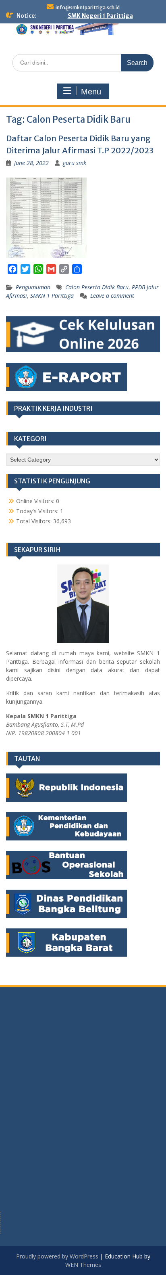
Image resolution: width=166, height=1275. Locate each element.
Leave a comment (112, 295)
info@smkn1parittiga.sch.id (88, 7)
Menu (91, 91)
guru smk (74, 163)
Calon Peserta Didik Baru (97, 287)
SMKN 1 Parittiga (52, 295)
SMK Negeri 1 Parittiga (100, 15)
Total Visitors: (34, 521)
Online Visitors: (36, 501)
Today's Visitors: (38, 511)
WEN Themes (83, 1265)
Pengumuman (33, 287)
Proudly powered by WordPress (57, 1256)
